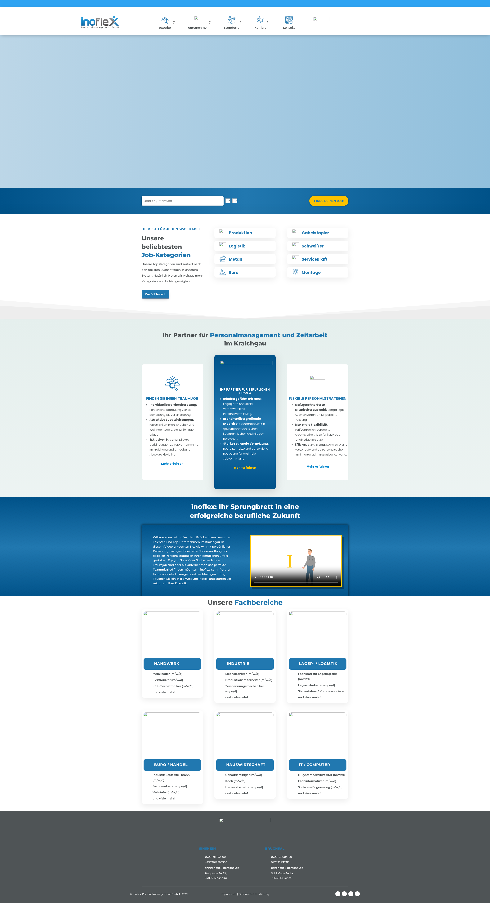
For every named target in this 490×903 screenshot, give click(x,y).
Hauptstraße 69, (216, 873)
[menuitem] (166, 22)
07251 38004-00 (281, 857)
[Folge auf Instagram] (344, 893)
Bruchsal (275, 848)
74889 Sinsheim (216, 878)
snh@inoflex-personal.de (222, 868)
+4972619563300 (216, 862)
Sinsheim (207, 848)
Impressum (228, 894)
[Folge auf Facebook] (337, 893)
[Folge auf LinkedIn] (350, 893)
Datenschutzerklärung (254, 894)
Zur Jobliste (154, 294)
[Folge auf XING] (357, 893)
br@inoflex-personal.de (287, 868)
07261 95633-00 (215, 857)
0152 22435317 (280, 862)
